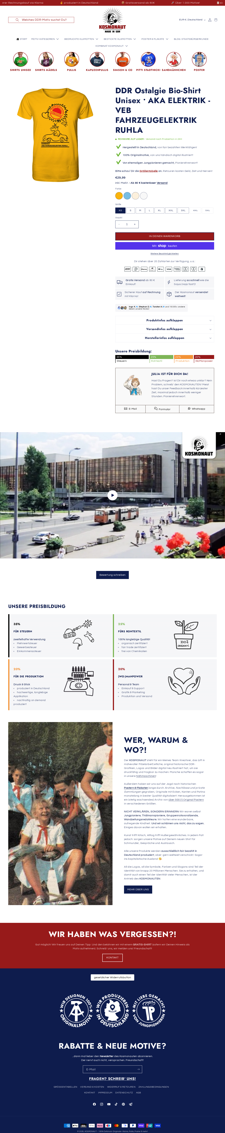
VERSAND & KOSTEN (92, 1087)
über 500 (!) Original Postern (186, 799)
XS (120, 210)
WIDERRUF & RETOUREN (121, 1087)
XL (159, 210)
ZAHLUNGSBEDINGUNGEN (154, 1087)
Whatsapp (198, 408)
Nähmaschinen (146, 776)
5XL (209, 211)
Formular (164, 409)
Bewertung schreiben (112, 575)
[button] (41, 20)
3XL (183, 210)
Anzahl (118, 218)
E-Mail (132, 408)
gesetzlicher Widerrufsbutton (112, 977)
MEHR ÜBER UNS (138, 889)
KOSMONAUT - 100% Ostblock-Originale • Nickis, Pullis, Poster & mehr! (116, 1131)
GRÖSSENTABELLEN (65, 1087)
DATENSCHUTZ (124, 1093)
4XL (197, 211)
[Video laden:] (112, 495)
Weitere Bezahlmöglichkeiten (165, 254)
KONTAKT (112, 957)
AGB (138, 1093)
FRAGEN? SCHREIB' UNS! (112, 1078)
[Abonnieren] (138, 1069)
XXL (171, 210)
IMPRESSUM (105, 1093)
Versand (162, 183)
